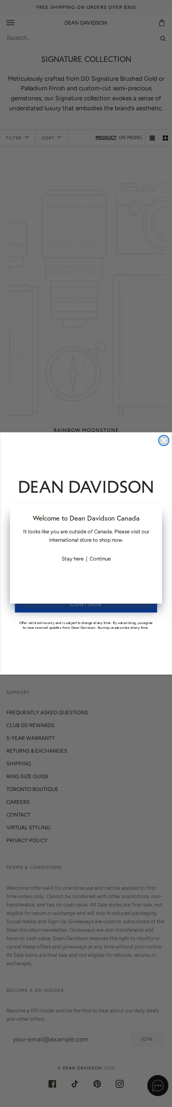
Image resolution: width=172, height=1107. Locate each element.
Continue (100, 559)
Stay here (73, 559)
